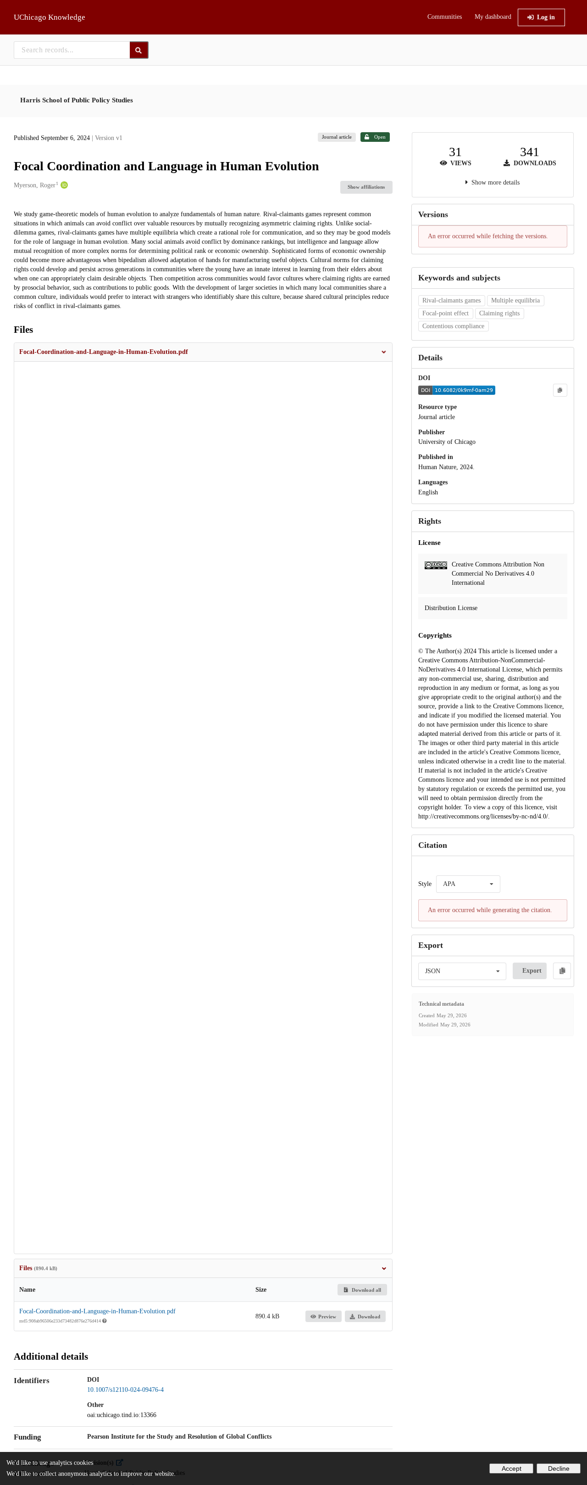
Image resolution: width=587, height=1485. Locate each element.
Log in (546, 17)
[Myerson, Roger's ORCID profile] (63, 185)
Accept (511, 1468)
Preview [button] (327, 1316)
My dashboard (493, 16)
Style (425, 883)
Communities (444, 16)
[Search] (139, 50)
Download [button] (369, 1316)
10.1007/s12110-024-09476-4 (125, 1389)
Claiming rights (499, 313)
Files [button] (38, 1268)
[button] (203, 352)
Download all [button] (365, 1290)
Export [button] (532, 970)
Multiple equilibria (515, 300)
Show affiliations (366, 187)
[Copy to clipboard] (560, 390)
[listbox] (468, 884)
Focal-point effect (445, 313)
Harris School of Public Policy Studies (76, 100)
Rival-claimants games (451, 300)
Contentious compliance (453, 326)
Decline (559, 1468)
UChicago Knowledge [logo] (49, 17)
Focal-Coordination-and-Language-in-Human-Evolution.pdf (97, 1311)
